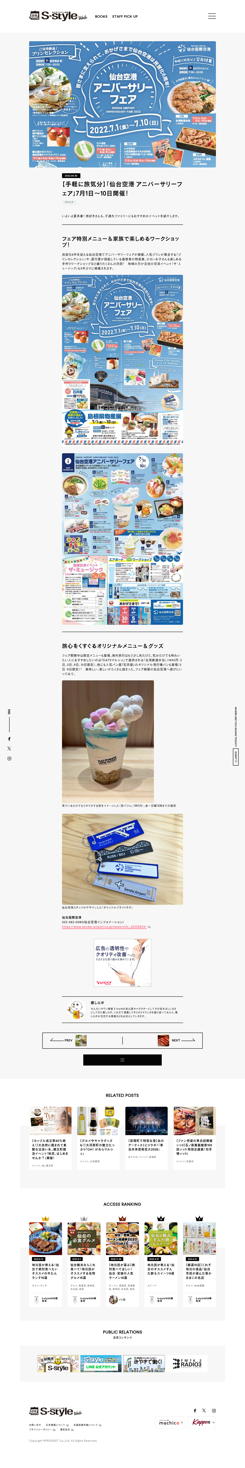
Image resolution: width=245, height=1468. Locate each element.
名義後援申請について (86, 1425)
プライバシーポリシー (40, 1430)
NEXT (175, 1040)
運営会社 (65, 1430)
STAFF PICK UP (125, 16)
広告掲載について (55, 1425)
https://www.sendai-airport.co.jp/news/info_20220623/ (104, 927)
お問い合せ (35, 1425)
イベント (69, 202)
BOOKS (101, 16)
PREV (69, 1040)
